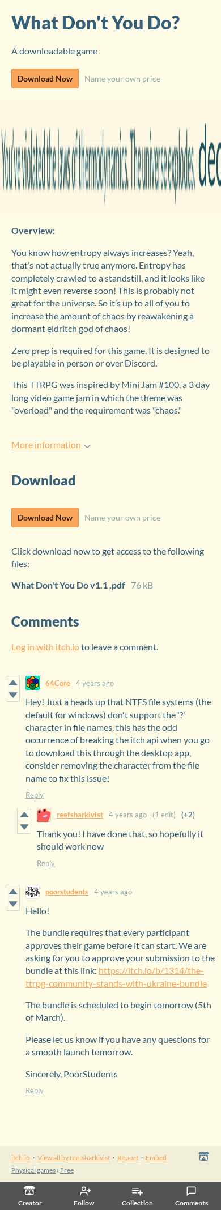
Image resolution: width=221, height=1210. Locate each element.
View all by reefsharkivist (73, 1157)
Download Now (45, 78)
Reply (35, 794)
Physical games (33, 1170)
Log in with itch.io (45, 646)
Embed (156, 1157)
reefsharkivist (80, 814)
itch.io (20, 1157)
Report (127, 1157)
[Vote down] (12, 695)
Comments (191, 1203)
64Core (57, 683)
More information (46, 444)
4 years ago (95, 683)
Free (67, 1170)
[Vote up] (12, 682)
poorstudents (66, 891)
